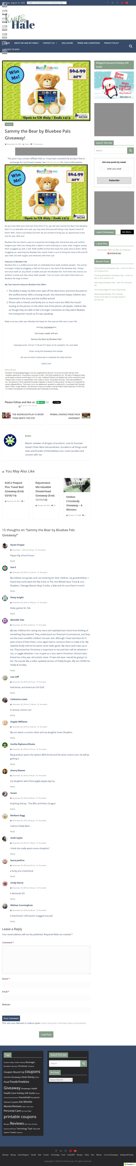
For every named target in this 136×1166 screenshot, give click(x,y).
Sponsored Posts (10, 1129)
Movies (28, 1101)
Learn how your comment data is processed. (63, 1023)
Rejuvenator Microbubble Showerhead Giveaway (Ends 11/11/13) (45, 491)
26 (54, 505)
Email (5, 991)
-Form (13, 369)
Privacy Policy (111, 43)
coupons (32, 1071)
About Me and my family (26, 43)
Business (14, 1066)
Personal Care (12, 1110)
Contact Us (48, 43)
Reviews (17, 1123)
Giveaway (9, 124)
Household (24, 1097)
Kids (21, 1101)
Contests (31, 1066)
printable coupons (20, 1116)
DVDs (37, 1077)
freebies (23, 1082)
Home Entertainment (11, 1098)
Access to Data (11, 49)
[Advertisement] (46, 151)
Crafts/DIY (71, 1155)
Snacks (34, 1124)
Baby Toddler (15, 1062)
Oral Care (30, 1107)
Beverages (30, 1062)
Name (6, 978)
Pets (29, 1111)
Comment (8, 942)
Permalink (41, 550)
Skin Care (27, 1124)
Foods (14, 1082)
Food (6, 1081)
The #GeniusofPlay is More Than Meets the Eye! (28, 416)
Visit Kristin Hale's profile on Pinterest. (114, 250)
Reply (12, 561)
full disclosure (53, 162)
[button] (55, 43)
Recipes (6, 1124)
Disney (31, 1076)
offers (24, 1107)
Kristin (27, 144)
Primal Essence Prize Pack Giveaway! (65, 416)
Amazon (7, 1062)
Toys (30, 1128)
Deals (24, 1077)
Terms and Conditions (88, 43)
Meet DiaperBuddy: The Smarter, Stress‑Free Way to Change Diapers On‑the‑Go (110, 297)
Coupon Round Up (14, 1072)
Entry (7, 369)
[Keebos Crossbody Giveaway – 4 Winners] (77, 479)
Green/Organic (23, 1155)
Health (34, 1088)
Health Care (10, 1093)
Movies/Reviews (13, 1106)
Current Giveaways (12, 1077)
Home (37, 1093)
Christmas (22, 1066)
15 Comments (38, 144)
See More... (127, 232)
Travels (13, 1132)
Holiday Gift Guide (26, 1093)
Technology (22, 1128)
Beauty (22, 1062)
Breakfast (7, 1066)
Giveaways (26, 1088)
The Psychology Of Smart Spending (109, 289)
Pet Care (24, 1111)
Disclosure (67, 43)
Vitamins (20, 1132)
